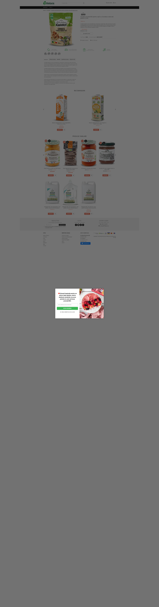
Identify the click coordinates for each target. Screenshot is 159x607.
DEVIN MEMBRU (67, 308)
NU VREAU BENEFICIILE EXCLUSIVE (67, 311)
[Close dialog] (102, 291)
